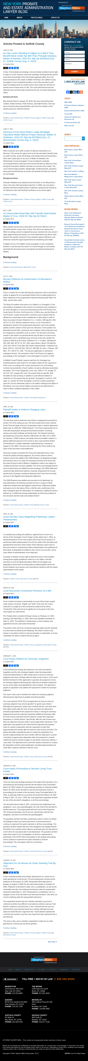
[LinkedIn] (74, 92)
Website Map (64, 969)
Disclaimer (41, 969)
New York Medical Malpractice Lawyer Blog (73, 175)
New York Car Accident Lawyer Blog (72, 162)
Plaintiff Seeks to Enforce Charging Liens (24, 409)
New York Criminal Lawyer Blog (73, 192)
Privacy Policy (29, 969)
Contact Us (55, 18)
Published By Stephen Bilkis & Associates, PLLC (71, 7)
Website (19, 18)
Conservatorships (72, 122)
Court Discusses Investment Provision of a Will (27, 590)
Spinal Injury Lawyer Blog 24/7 (73, 197)
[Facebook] (68, 92)
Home (6, 18)
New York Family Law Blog (74, 171)
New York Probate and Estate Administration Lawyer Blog (28, 7)
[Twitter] (71, 92)
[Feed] (81, 92)
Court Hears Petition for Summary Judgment (26, 659)
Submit (74, 71)
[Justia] (78, 92)
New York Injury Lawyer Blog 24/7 (72, 181)
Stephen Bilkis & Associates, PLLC (27, 1053)
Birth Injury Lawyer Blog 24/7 (73, 151)
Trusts (68, 114)
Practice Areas (36, 18)
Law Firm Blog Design (75, 1053)
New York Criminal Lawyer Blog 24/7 (73, 167)
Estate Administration (16, 118)
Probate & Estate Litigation (32, 118)
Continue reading (9, 113)
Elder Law (69, 125)
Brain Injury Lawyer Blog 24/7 (73, 156)
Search (83, 138)
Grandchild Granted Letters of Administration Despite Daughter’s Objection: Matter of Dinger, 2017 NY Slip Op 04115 (74, 244)
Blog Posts (76, 969)
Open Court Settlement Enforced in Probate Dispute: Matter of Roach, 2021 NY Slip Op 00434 (73, 216)
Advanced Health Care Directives (72, 118)
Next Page (51, 942)
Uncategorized (40, 397)
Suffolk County (46, 118)
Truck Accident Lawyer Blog (72, 202)
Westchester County (42, 505)
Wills (37, 579)
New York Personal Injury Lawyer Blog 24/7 (73, 186)
